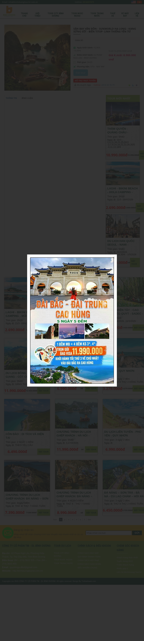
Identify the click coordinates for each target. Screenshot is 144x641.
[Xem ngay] (72, 320)
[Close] (114, 257)
